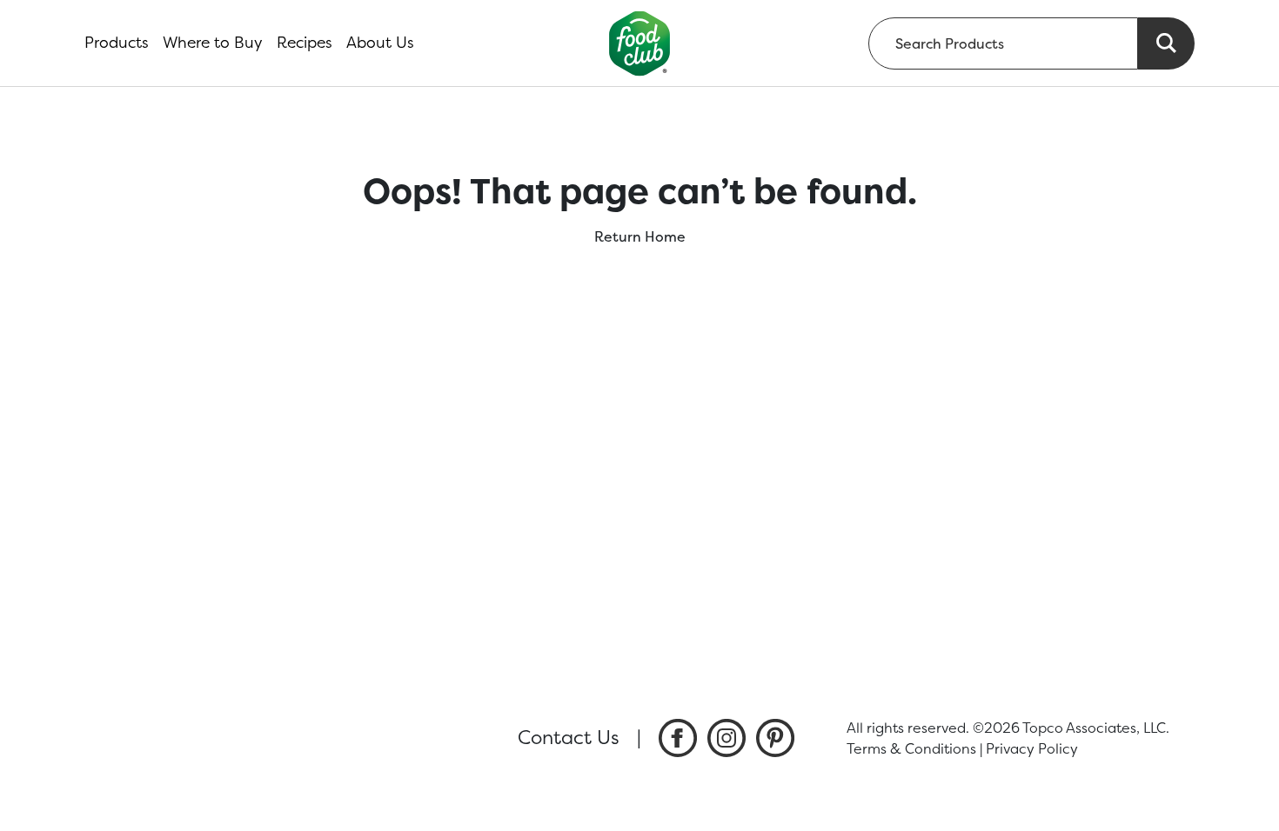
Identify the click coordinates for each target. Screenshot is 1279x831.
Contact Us (568, 737)
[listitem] (678, 738)
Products (116, 42)
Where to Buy (213, 42)
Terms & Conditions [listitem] (911, 748)
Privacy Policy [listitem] (1032, 748)
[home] (640, 43)
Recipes (304, 42)
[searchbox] (1003, 43)
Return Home (640, 236)
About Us (380, 42)
